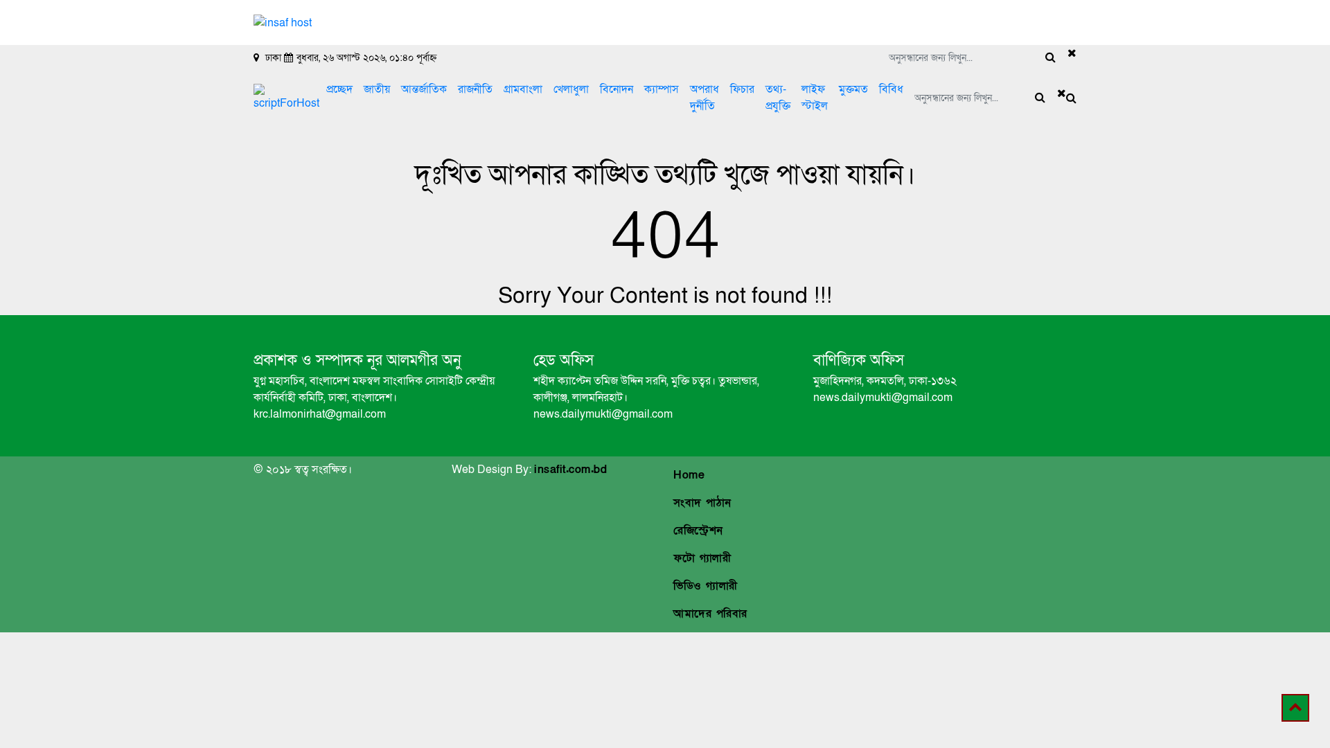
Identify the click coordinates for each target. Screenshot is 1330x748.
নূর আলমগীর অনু (412, 360)
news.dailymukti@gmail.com (603, 414)
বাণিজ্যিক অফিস (858, 360)
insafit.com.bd (570, 469)
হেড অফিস (563, 360)
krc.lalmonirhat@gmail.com (320, 414)
